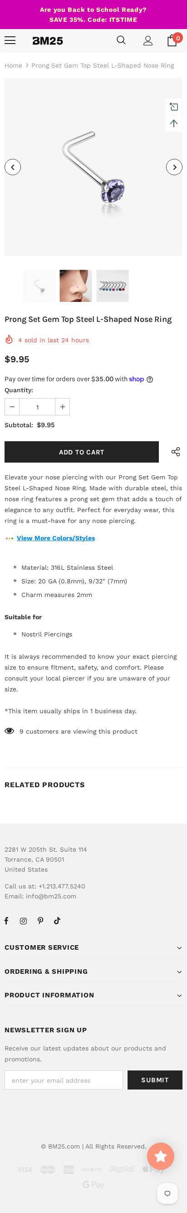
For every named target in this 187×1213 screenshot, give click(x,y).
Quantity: (19, 390)
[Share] (173, 452)
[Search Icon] (121, 40)
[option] (93, 167)
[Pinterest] (40, 920)
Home (13, 65)
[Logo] (48, 40)
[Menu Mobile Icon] (10, 40)
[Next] (174, 167)
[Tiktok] (57, 920)
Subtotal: (19, 425)
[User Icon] (148, 40)
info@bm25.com (51, 896)
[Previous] (13, 167)
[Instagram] (23, 920)
